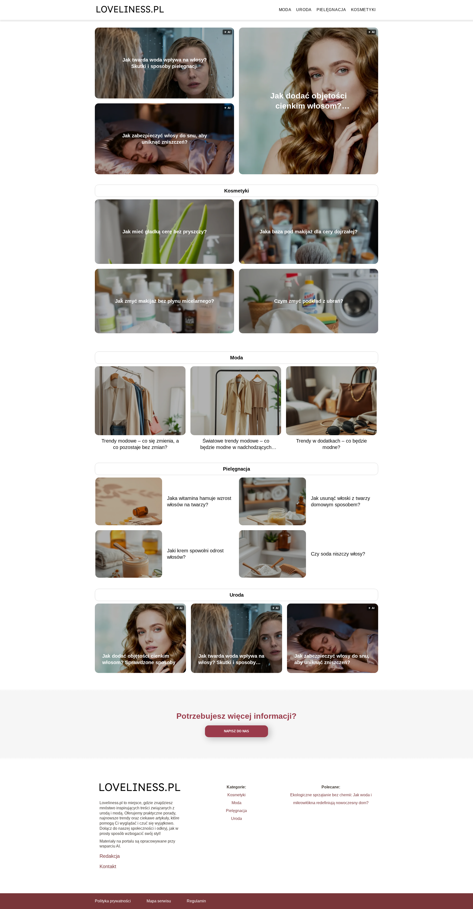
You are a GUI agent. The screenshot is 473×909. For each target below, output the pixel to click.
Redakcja (110, 856)
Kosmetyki (363, 10)
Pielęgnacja (331, 10)
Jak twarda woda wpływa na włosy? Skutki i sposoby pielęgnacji (164, 63)
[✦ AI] (337, 173)
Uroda (304, 10)
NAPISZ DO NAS (236, 731)
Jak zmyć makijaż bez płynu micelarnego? (164, 301)
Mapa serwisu (159, 901)
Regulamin (196, 901)
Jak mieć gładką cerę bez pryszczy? (164, 231)
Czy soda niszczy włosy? (338, 554)
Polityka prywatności (113, 901)
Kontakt (108, 866)
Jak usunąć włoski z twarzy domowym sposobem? (340, 501)
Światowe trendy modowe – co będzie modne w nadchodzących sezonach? (235, 444)
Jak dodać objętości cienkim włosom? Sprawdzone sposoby (309, 101)
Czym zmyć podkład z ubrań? (308, 301)
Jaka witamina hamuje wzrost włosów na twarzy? (199, 501)
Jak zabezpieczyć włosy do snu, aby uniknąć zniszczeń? (164, 139)
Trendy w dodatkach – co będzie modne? (331, 444)
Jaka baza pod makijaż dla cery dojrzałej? (308, 231)
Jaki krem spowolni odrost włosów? (195, 554)
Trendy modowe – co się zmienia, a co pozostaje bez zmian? (140, 444)
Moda (285, 10)
